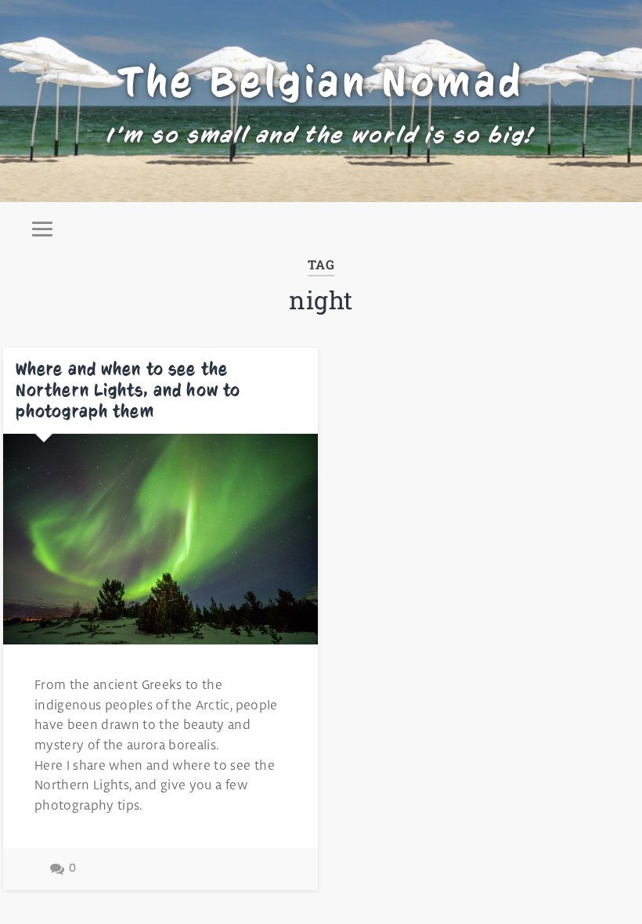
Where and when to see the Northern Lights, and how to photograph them (128, 390)
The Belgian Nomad (321, 81)
